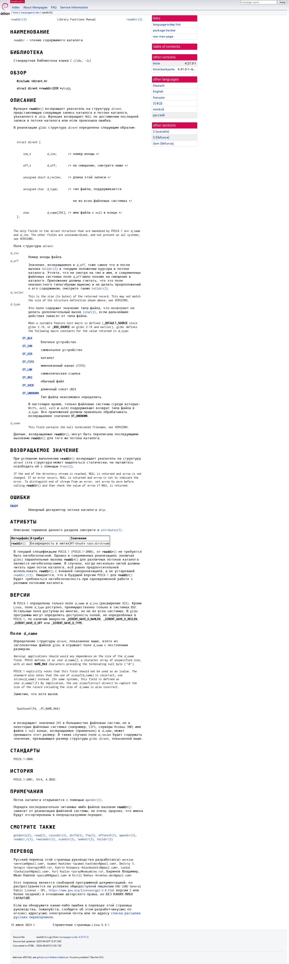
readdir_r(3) (23, 575)
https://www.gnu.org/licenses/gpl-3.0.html (81, 890)
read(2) (40, 835)
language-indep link (167, 24)
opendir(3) (93, 800)
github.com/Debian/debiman (53, 957)
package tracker (164, 30)
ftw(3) (90, 835)
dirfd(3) (76, 835)
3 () (161, 137)
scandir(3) (66, 839)
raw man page (163, 36)
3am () (163, 143)
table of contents (166, 47)
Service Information (74, 7)
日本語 (157, 103)
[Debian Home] (5, 8)
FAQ (54, 7)
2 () (161, 131)
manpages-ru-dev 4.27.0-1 (73, 937)
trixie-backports (164, 69)
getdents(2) (22, 835)
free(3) (65, 466)
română (158, 109)
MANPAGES (17, 1)
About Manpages (35, 7)
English (158, 91)
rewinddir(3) (45, 839)
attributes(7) (111, 530)
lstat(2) (89, 312)
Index (16, 7)
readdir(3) (19, 19)
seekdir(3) (86, 839)
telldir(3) (50, 268)
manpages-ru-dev (30, 12)
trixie (15, 12)
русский (159, 115)
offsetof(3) (107, 835)
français (159, 97)
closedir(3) (57, 835)
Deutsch (159, 85)
